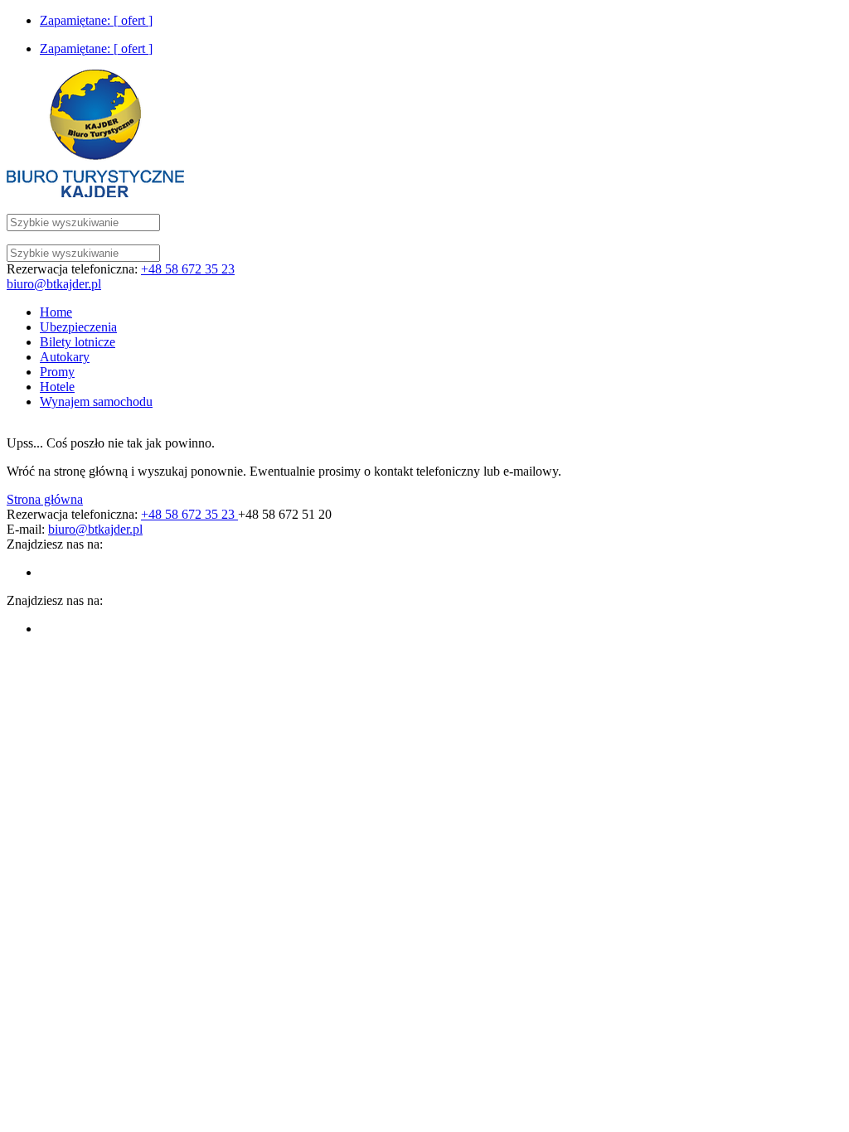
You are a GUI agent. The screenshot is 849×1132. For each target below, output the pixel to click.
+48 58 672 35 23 (188, 269)
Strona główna (45, 499)
